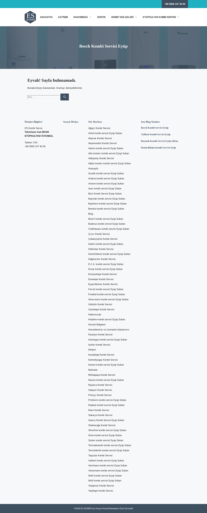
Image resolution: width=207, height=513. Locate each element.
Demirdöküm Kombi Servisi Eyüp (158, 147)
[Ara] (64, 97)
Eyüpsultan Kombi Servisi (159, 17)
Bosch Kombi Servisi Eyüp (154, 127)
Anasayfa (46, 17)
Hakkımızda (80, 17)
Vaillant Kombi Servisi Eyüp (155, 134)
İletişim (63, 17)
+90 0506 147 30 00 (174, 4)
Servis (101, 17)
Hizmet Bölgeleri (122, 17)
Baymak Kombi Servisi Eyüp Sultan (159, 141)
